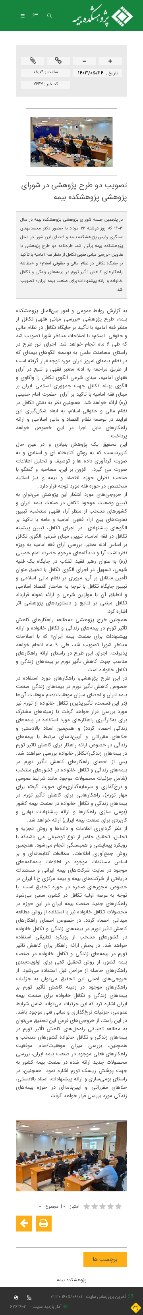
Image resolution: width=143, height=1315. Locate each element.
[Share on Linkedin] (96, 1236)
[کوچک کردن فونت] (85, 61)
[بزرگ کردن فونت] (110, 61)
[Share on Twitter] (84, 1236)
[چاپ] (44, 1223)
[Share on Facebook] (120, 1236)
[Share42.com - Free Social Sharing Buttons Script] (72, 1236)
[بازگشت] (24, 1223)
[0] (103, 1206)
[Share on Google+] (108, 1236)
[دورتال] (136, 1308)
